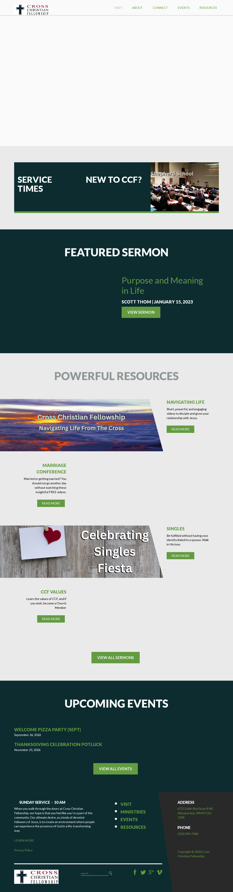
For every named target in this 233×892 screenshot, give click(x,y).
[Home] (36, 877)
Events (184, 8)
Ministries (133, 812)
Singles (176, 528)
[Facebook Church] (135, 872)
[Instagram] (159, 872)
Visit (118, 8)
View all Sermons (115, 657)
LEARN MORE (24, 840)
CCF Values (53, 591)
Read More (180, 429)
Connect (160, 8)
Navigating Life (186, 402)
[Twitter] (143, 872)
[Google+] (151, 872)
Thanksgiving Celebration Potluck (58, 744)
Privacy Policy (23, 850)
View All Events (115, 768)
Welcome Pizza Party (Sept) (47, 729)
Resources (208, 8)
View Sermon (141, 312)
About (137, 8)
